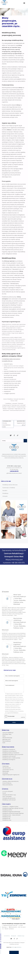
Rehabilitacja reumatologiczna (9, 751)
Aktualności (5, 591)
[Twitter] (10, 435)
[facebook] (14, 435)
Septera (13, 947)
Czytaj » (15, 615)
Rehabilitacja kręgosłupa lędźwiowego (11, 811)
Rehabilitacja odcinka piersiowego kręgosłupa (13, 813)
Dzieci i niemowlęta (6, 796)
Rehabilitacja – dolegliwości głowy (10, 806)
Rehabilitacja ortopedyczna (8, 749)
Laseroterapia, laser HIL (8, 769)
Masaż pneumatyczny (7, 784)
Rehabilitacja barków (7, 810)
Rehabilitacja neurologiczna (8, 759)
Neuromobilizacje (6, 741)
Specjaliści (13, 935)
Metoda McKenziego (7, 737)
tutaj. (14, 349)
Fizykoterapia (5, 766)
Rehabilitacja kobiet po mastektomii (10, 752)
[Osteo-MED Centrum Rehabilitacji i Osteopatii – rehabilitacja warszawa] (4, 2)
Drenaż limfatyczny (6, 783)
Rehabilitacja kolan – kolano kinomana (11, 815)
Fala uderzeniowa (6, 768)
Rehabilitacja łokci (6, 816)
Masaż (4, 736)
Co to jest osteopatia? (7, 791)
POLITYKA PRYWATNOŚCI (13, 712)
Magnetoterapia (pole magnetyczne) (10, 774)
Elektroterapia (5, 771)
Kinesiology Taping (6, 734)
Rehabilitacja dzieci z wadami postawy (11, 758)
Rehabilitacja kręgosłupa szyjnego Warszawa (12, 808)
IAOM (3, 742)
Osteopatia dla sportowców (8, 798)
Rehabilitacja (21, 935)
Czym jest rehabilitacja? (7, 732)
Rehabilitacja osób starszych (9, 756)
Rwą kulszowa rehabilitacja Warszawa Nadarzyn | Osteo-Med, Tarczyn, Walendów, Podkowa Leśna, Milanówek (14, 624)
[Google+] (17, 435)
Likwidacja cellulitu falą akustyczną (10, 781)
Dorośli (4, 793)
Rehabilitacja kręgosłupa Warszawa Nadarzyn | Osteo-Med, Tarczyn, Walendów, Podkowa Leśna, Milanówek (14, 648)
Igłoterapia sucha (6, 739)
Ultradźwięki (5, 773)
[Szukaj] (25, 440)
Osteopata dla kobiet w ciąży (9, 794)
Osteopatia (7, 935)
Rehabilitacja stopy (6, 820)
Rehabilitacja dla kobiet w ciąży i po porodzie (12, 754)
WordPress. (19, 947)
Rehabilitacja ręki (6, 818)
